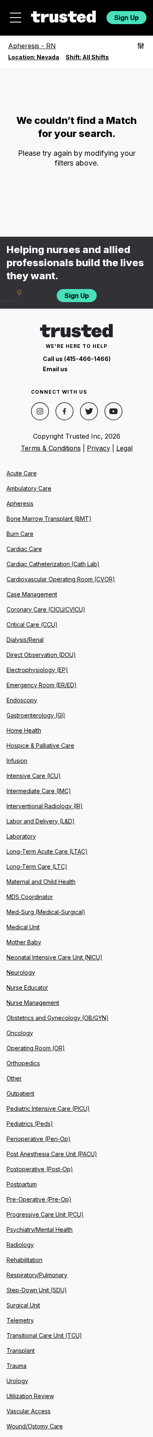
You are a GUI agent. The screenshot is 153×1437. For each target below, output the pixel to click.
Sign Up (126, 17)
